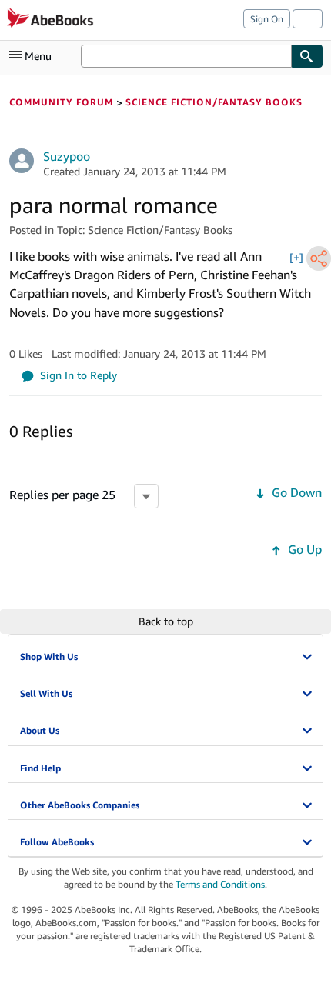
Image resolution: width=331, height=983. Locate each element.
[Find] (307, 56)
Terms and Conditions (220, 884)
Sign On (266, 19)
